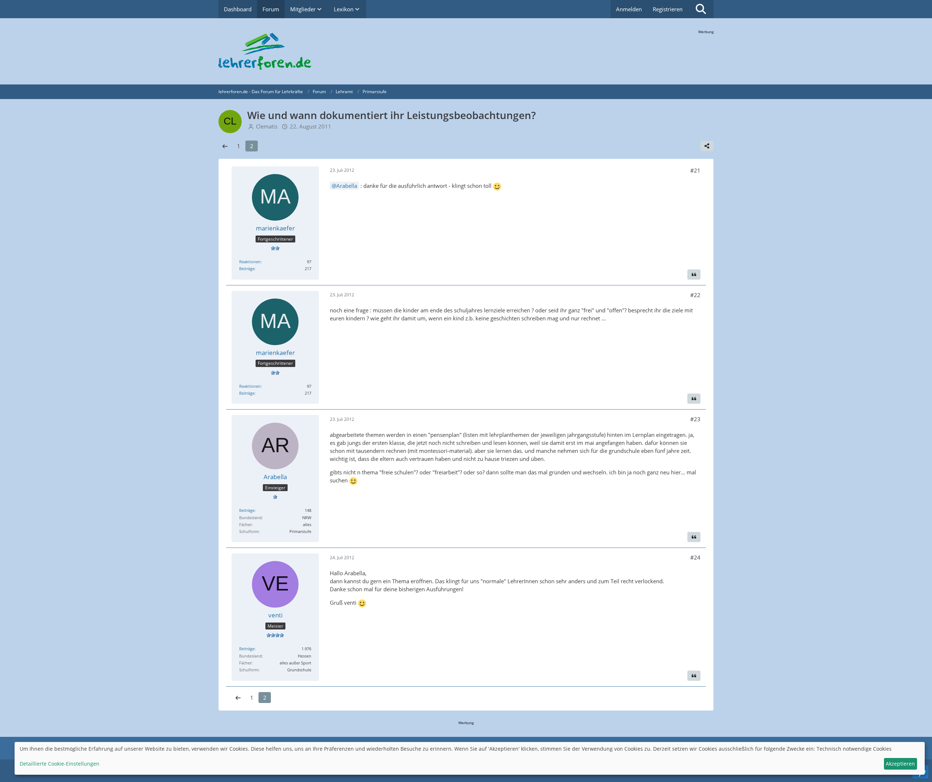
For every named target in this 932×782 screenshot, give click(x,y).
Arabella (346, 185)
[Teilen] (707, 146)
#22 (695, 295)
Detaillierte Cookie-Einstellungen (59, 763)
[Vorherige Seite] (225, 146)
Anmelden (629, 9)
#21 (695, 170)
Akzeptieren (900, 763)
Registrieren (668, 9)
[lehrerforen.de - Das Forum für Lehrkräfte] (466, 51)
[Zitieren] (693, 274)
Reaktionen (250, 261)
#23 (695, 419)
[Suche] (701, 9)
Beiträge (246, 268)
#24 (695, 557)
